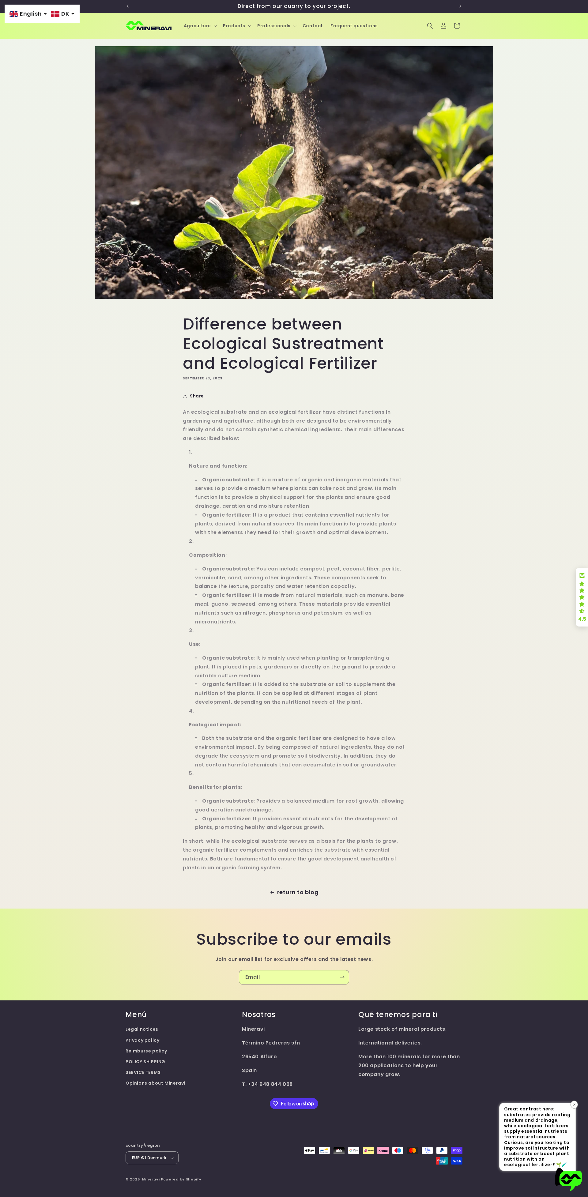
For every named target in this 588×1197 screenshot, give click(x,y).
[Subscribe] (342, 977)
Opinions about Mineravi (155, 1083)
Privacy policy (142, 1040)
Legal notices (142, 1029)
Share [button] (197, 396)
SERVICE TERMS (143, 1072)
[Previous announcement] (127, 6)
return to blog (297, 892)
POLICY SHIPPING (145, 1062)
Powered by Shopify (181, 1179)
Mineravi (151, 1179)
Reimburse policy (146, 1051)
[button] (200, 25)
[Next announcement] (460, 6)
